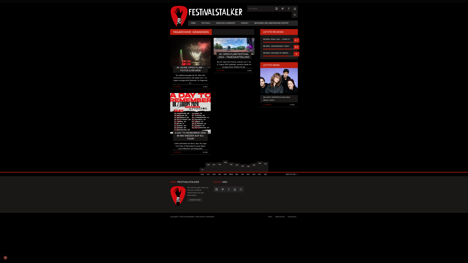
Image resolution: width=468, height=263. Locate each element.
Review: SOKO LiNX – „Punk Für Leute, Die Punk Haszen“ (279, 39)
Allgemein (177, 86)
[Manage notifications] (5, 258)
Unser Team (195, 200)
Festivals (206, 23)
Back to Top (291, 174)
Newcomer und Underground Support (271, 23)
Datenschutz (280, 217)
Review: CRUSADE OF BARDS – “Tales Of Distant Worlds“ (279, 53)
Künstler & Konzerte (225, 23)
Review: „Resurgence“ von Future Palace (279, 46)
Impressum (292, 217)
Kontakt (245, 23)
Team (270, 217)
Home (193, 23)
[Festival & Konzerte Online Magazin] (215, 11)
